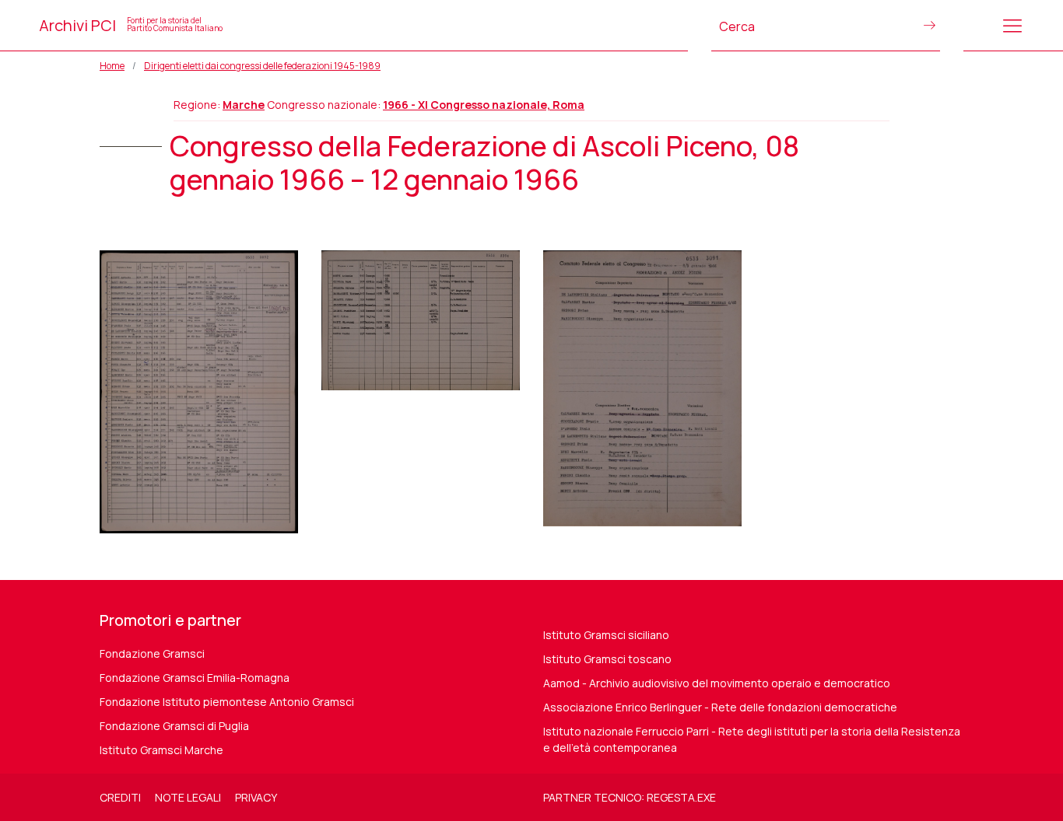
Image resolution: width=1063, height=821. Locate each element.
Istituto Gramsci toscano (607, 659)
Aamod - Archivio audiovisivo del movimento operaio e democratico (716, 683)
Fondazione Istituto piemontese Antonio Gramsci (227, 701)
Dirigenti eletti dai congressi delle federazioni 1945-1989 (262, 65)
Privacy (256, 797)
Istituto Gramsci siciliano (606, 634)
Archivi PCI (131, 25)
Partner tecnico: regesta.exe (629, 797)
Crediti (120, 797)
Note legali (188, 797)
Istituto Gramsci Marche (161, 749)
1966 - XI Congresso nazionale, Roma (483, 104)
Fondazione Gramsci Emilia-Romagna (194, 677)
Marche (244, 104)
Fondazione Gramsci (152, 653)
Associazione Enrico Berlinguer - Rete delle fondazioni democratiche (720, 707)
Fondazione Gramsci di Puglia (174, 725)
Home (112, 65)
